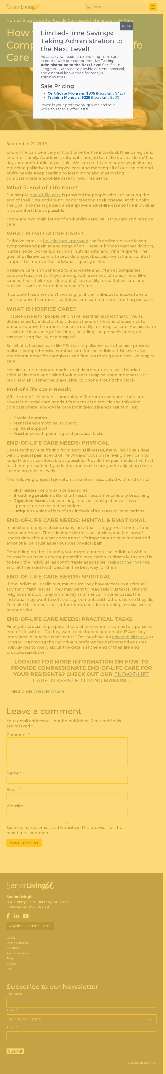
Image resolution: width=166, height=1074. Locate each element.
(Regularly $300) (84, 97)
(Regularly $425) (86, 93)
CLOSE (126, 25)
